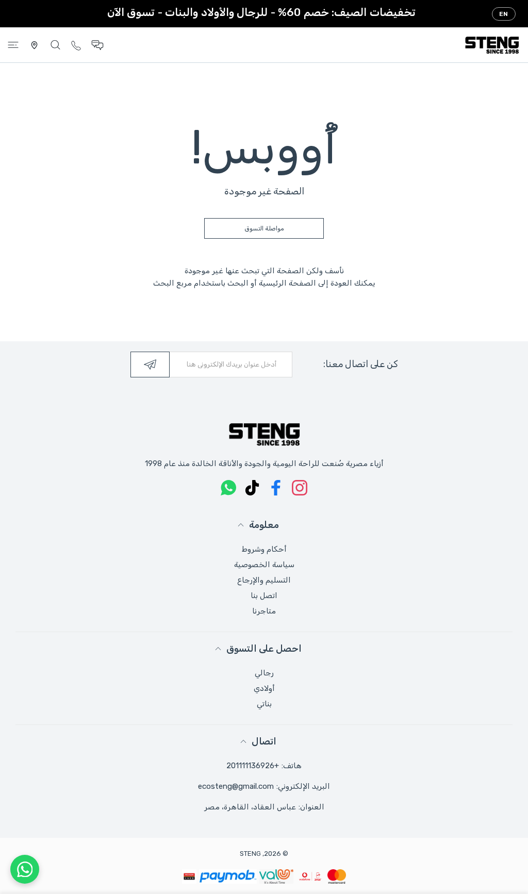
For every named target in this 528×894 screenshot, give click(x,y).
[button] (97, 45)
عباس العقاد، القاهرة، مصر (250, 807)
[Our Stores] (34, 45)
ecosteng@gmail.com (236, 786)
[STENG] (492, 45)
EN (503, 14)
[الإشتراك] (150, 364)
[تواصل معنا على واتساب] (24, 869)
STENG (250, 853)
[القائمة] (13, 45)
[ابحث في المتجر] (55, 45)
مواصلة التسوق (264, 228)
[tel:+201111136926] (76, 44)
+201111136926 (252, 765)
